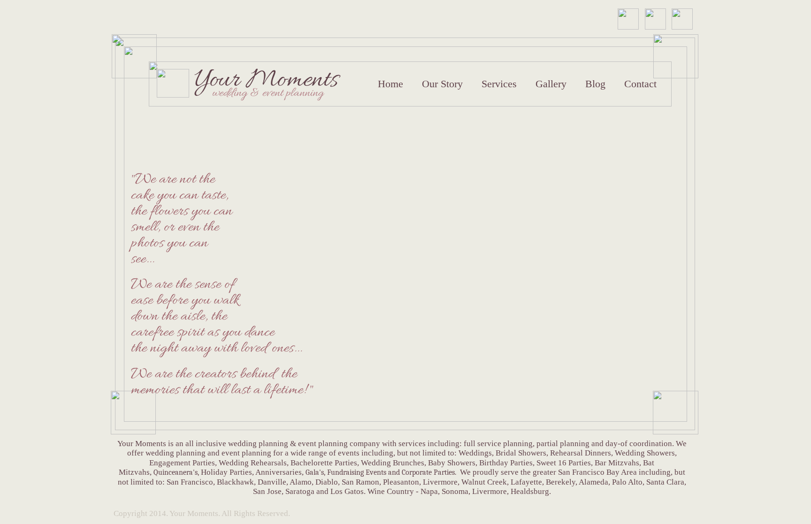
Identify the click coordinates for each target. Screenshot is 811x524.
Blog (595, 84)
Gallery (551, 84)
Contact (640, 84)
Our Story (442, 84)
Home (390, 84)
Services (499, 84)
